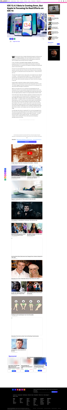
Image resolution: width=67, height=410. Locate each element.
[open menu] (1, 1)
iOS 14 (33, 59)
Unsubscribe (20, 394)
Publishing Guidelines (54, 408)
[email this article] (5, 173)
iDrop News (13, 408)
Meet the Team (30, 394)
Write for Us (41, 394)
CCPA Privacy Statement (40, 408)
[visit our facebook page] (13, 390)
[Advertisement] (27, 49)
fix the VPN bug (33, 88)
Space (48, 404)
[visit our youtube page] (22, 390)
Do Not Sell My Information (47, 408)
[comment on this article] (5, 177)
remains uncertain (20, 57)
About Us (41, 399)
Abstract (48, 400)
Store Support (46, 394)
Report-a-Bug (15, 396)
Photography (48, 402)
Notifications (25, 394)
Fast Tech (14, 403)
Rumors (21, 398)
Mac (27, 404)
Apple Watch (14, 402)
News (14, 398)
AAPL (34, 403)
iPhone (14, 399)
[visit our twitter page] (15, 390)
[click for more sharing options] (14, 39)
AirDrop (28, 399)
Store (29, 1)
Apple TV (28, 400)
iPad (13, 400)
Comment (30, 141)
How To (28, 398)
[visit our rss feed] (24, 390)
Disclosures (59, 408)
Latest (48, 399)
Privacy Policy (42, 400)
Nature (48, 403)
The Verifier (22, 62)
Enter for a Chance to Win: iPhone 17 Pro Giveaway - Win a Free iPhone (33, 2)
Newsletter (36, 394)
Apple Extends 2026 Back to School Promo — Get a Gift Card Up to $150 (29, 139)
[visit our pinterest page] (17, 390)
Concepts (35, 404)
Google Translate (28, 62)
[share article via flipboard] (5, 175)
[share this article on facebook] (10, 39)
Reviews (35, 400)
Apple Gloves (35, 399)
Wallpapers (49, 398)
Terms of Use (42, 403)
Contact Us (15, 394)
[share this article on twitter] (12, 39)
